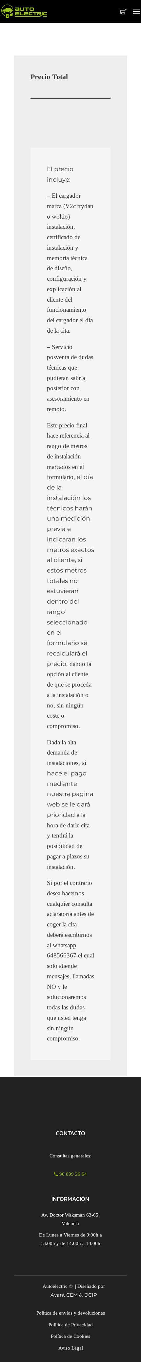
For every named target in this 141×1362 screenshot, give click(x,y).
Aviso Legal (70, 1348)
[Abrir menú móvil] (136, 11)
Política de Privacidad (71, 1324)
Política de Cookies (70, 1336)
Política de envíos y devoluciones (70, 1313)
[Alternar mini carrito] (123, 11)
